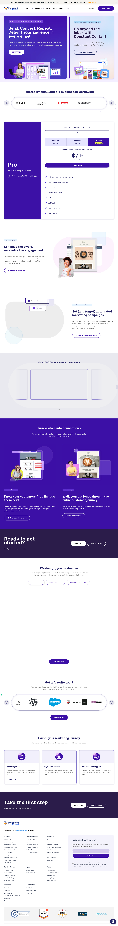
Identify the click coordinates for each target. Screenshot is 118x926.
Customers (7, 887)
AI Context (50, 856)
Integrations (7, 859)
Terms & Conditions (65, 924)
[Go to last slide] (6, 102)
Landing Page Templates (54, 843)
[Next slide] (111, 102)
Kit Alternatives (29, 846)
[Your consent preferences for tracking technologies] (1, 694)
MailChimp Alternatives (31, 843)
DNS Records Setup (9, 872)
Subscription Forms (78, 580)
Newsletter (36, 580)
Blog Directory (51, 838)
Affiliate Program (51, 872)
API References (8, 866)
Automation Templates (53, 849)
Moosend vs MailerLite (31, 841)
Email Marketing (8, 838)
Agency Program (51, 874)
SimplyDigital (29, 884)
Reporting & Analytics (10, 856)
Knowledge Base (30, 869)
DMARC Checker (51, 854)
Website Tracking (9, 874)
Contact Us (7, 884)
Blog (48, 836)
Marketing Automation (10, 843)
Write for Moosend (52, 877)
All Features (7, 836)
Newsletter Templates (53, 841)
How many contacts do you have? (77, 127)
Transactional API (9, 877)
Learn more (91, 2)
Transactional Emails (10, 841)
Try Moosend (77, 165)
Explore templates (59, 658)
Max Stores (28, 889)
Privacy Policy (55, 924)
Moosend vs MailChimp (31, 836)
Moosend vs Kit (29, 838)
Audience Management (10, 854)
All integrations (59, 714)
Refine (48, 851)
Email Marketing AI (9, 846)
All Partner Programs (53, 869)
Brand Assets (8, 889)
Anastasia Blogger (30, 887)
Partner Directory (52, 866)
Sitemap (6, 897)
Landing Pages (55, 580)
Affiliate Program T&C (77, 924)
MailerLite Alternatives (31, 849)
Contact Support (30, 866)
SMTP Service (8, 869)
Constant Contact (21, 827)
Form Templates (51, 846)
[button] (59, 2)
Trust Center (7, 895)
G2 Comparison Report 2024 (12, 892)
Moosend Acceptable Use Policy (41, 924)
